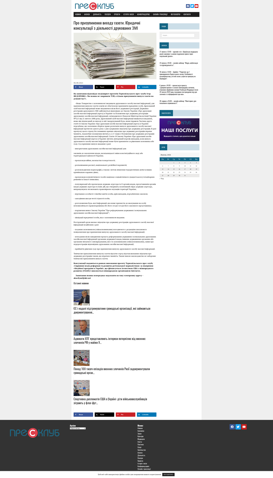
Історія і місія (128, 14)
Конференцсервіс (143, 14)
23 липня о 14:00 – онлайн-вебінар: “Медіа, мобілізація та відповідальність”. (179, 64)
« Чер (162, 178)
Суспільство (142, 450)
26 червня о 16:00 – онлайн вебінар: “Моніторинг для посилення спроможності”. (178, 102)
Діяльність (97, 14)
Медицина (141, 439)
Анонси (87, 14)
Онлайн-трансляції (160, 14)
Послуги (108, 14)
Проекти (117, 14)
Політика (141, 444)
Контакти (187, 14)
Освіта (140, 442)
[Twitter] (192, 6)
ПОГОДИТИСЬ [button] (168, 474)
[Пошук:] (178, 35)
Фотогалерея (175, 14)
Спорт (140, 447)
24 (185, 172)
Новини (78, 14)
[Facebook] (188, 6)
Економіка (141, 431)
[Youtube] (196, 6)
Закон (140, 433)
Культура (140, 436)
